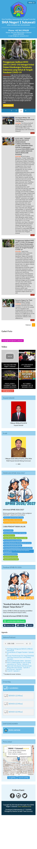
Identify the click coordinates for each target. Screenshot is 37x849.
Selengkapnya (8, 105)
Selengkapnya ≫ (8, 391)
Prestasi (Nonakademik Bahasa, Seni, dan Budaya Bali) (18, 548)
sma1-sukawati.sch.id (24, 806)
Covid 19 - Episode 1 (13, 671)
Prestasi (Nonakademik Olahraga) (12, 545)
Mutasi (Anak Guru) (9, 535)
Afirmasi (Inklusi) (8, 530)
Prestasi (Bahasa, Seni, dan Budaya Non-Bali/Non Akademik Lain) (16, 551)
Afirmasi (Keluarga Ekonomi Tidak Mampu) (15, 533)
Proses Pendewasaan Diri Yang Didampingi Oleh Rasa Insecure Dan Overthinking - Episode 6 (20, 657)
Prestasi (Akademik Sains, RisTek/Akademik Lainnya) (17, 543)
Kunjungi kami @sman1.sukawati (13, 340)
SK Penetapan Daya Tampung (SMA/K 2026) (15, 522)
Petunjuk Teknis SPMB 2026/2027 (13, 520)
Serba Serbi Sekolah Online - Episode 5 (19, 661)
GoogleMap (12, 777)
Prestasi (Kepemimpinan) (10, 554)
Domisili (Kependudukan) (10, 556)
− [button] (5, 751)
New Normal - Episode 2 (14, 669)
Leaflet (16, 774)
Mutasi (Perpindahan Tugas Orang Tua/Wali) (15, 538)
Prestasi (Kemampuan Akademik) (12, 540)
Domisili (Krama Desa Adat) (11, 559)
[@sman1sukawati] (24, 797)
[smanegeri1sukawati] (12, 797)
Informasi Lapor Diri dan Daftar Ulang (13, 517)
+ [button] (5, 748)
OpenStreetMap (24, 774)
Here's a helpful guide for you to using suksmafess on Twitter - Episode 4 (19, 663)
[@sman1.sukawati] (18, 797)
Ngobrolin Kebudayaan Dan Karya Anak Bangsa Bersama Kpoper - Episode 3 (19, 666)
